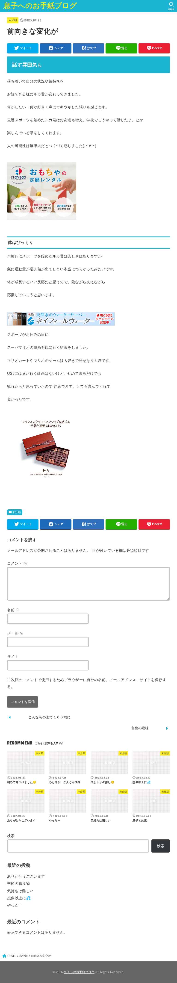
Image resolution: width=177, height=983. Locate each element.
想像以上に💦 (19, 898)
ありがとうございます (26, 876)
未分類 (13, 20)
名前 (13, 610)
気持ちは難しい (20, 891)
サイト (12, 656)
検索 (11, 836)
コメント (17, 563)
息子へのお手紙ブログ (40, 6)
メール (15, 633)
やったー (14, 905)
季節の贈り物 (18, 883)
